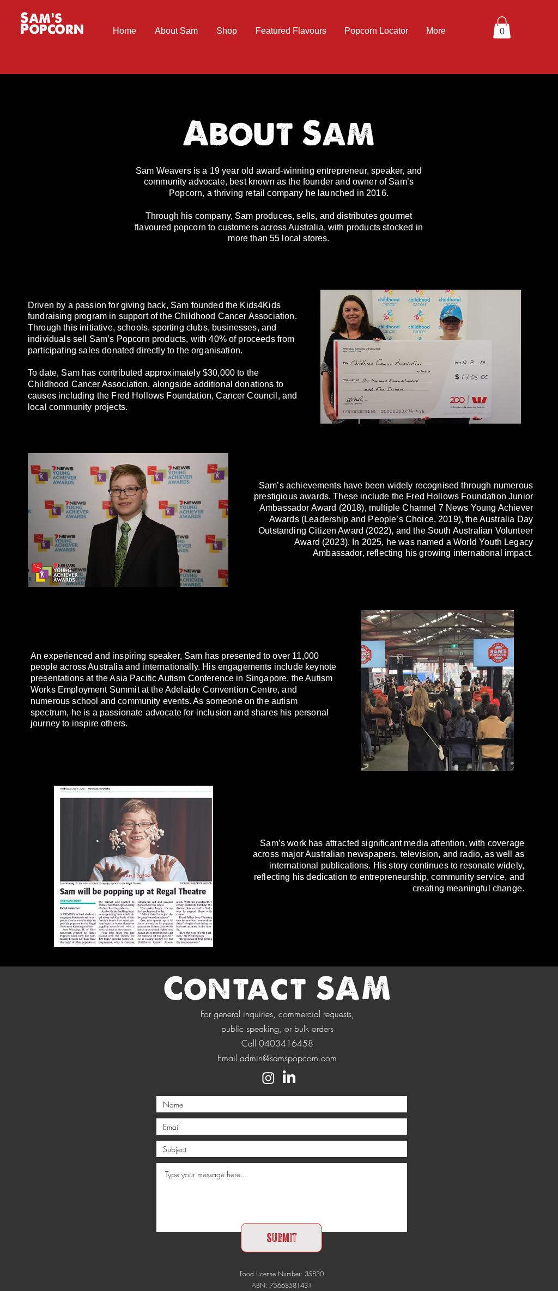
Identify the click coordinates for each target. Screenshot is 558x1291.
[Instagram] (268, 1078)
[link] (502, 27)
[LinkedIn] (289, 1078)
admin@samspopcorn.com (288, 1058)
